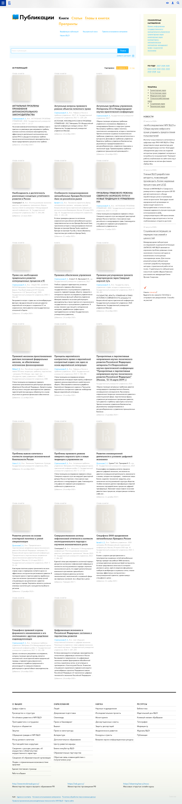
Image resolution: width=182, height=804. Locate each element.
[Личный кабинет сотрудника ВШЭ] (173, 3)
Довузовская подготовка (65, 713)
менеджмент (163, 45)
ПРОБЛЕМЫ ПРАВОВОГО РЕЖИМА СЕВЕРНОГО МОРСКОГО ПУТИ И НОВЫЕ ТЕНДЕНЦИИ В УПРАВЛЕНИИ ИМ (115, 197)
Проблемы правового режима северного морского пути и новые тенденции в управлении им (71, 456)
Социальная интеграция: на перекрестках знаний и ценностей (157, 234)
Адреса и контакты (24, 797)
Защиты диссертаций (105, 726)
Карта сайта (69, 801)
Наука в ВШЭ (64, 35)
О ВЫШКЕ (17, 704)
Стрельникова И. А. (19, 119)
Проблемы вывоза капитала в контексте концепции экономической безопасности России (31, 456)
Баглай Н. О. (58, 203)
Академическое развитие (107, 730)
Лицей (56, 708)
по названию (121, 68)
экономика (152, 50)
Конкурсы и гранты (104, 735)
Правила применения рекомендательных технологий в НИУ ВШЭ (37, 801)
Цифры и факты (19, 708)
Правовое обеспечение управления (72, 275)
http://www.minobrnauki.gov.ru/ (25, 783)
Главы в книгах (97, 18)
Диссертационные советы (107, 722)
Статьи (76, 18)
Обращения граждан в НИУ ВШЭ (26, 735)
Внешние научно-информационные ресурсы (114, 739)
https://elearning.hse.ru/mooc (136, 783)
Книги (64, 18)
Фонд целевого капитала (23, 739)
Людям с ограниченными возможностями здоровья (30, 763)
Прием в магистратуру (63, 730)
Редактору (172, 796)
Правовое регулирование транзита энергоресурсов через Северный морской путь (114, 278)
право (150, 48)
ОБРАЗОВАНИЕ (61, 704)
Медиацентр (142, 726)
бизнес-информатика (156, 26)
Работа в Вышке (19, 773)
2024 (150, 69)
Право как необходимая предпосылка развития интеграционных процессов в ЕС (28, 278)
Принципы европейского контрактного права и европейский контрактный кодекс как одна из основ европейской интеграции (72, 360)
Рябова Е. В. (16, 369)
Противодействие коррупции (25, 744)
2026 (163, 66)
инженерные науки (155, 37)
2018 (154, 72)
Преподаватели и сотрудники (25, 722)
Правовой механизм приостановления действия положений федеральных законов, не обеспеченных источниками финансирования (32, 360)
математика (152, 45)
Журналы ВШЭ (143, 730)
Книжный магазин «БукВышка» (150, 717)
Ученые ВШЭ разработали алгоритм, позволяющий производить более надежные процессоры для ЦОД (158, 179)
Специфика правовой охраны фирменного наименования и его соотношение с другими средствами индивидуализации (30, 634)
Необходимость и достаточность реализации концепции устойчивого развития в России (31, 195)
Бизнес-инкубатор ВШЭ (64, 748)
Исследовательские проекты (108, 713)
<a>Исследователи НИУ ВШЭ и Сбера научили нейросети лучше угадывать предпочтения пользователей (159, 130)
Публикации (37, 17)
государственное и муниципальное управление (159, 30)
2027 (159, 66)
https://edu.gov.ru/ (76, 783)
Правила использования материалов (114, 32)
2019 (149, 72)
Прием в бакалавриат (63, 722)
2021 (163, 69)
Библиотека (142, 708)
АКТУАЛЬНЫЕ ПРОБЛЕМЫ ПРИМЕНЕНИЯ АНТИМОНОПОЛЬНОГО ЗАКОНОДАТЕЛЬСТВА (25, 110)
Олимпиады (59, 717)
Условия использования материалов (46, 797)
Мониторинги (102, 717)
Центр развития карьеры (64, 744)
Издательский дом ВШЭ (147, 713)
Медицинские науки (158, 95)
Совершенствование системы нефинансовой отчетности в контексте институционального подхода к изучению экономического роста (73, 540)
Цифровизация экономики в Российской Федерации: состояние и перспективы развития (73, 633)
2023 (154, 69)
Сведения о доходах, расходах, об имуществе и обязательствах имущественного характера (27, 750)
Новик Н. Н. (16, 463)
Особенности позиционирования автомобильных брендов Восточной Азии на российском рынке (72, 195)
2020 (168, 69)
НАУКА (99, 704)
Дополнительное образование (67, 739)
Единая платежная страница (24, 769)
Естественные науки (158, 93)
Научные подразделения (106, 708)
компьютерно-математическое (154, 41)
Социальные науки (157, 103)
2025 (168, 66)
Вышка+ (57, 726)
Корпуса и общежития (22, 726)
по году (132, 68)
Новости (148, 116)
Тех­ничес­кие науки (157, 106)
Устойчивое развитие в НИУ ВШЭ (27, 717)
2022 (159, 69)
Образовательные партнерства (67, 752)
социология (158, 48)
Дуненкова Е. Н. (102, 463)
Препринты (68, 23)
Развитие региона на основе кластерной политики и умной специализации (27, 538)
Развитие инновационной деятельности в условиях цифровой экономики (114, 456)
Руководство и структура (23, 713)
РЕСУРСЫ (142, 704)
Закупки (15, 730)
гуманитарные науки (156, 34)
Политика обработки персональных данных (79, 797)
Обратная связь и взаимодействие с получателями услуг (69, 758)
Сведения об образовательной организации (31, 757)
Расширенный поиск (90, 32)
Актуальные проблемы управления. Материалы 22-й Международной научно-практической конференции (115, 108)
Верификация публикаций (69, 32)
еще (158, 72)
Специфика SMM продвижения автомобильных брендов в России (113, 537)
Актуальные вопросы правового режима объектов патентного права (72, 107)
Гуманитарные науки (158, 90)
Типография (142, 722)
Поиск (123, 51)
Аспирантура (59, 735)
